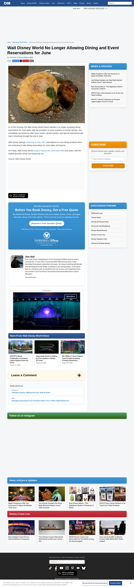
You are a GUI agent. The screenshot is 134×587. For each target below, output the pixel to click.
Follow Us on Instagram (22, 415)
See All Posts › (31, 277)
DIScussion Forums (54, 557)
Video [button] (75, 3)
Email (31, 60)
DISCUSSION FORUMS (103, 205)
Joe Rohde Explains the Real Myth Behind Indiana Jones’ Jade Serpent (50, 505)
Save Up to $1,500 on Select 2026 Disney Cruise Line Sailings (35, 8)
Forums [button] (82, 3)
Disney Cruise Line (98, 235)
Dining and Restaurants (100, 222)
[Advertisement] (46, 176)
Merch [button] (89, 3)
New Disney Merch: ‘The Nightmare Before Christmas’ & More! (81, 505)
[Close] (130, 583)
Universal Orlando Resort (100, 243)
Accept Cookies (115, 583)
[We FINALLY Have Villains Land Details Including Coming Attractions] (73, 347)
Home (9, 42)
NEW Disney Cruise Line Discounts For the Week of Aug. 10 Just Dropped (81, 539)
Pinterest (25, 60)
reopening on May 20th (35, 142)
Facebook (15, 60)
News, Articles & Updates (23, 480)
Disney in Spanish (80, 557)
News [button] (23, 3)
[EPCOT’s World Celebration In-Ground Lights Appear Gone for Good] (20, 347)
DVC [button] (68, 3)
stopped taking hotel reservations (47, 151)
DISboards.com (97, 213)
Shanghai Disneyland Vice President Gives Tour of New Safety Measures (40, 400)
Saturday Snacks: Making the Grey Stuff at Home (31, 391)
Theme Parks (96, 217)
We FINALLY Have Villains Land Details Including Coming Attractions (72, 358)
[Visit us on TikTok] (50, 568)
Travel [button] (95, 3)
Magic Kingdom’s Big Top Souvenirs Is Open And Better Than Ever (20, 505)
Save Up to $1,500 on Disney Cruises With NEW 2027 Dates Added (111, 539)
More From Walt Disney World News (29, 335)
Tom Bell (13, 57)
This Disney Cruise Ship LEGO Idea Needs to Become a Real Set (51, 539)
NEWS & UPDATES (101, 66)
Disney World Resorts (99, 230)
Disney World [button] (31, 3)
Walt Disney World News (20, 42)
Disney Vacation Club (99, 239)
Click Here (76, 8)
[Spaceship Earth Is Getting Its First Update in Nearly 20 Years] (47, 347)
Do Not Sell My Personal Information (95, 583)
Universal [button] (60, 3)
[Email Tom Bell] (27, 281)
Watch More (70, 296)
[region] (67, 583)
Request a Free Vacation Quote (47, 223)
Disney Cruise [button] (44, 3)
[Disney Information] (7, 3)
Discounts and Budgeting (100, 226)
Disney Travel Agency (67, 557)
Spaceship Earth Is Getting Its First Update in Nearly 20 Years (46, 358)
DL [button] (53, 3)
